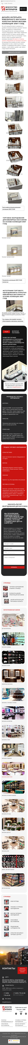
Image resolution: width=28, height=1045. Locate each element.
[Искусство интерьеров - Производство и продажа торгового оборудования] (9, 9)
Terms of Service (13, 1037)
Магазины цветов (6, 832)
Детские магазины (6, 628)
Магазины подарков (7, 758)
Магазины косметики (7, 721)
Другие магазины (6, 888)
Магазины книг (5, 851)
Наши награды (14, 901)
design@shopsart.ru (6, 1002)
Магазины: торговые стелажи (9, 702)
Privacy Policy (22, 1036)
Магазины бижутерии (7, 776)
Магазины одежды (6, 647)
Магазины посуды (6, 813)
